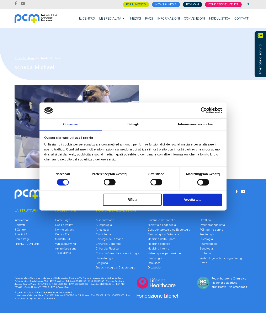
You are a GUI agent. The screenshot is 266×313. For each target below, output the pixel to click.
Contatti (241, 18)
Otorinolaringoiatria (212, 225)
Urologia (205, 253)
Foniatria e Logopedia (162, 225)
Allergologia (104, 225)
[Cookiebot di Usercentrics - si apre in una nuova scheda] (204, 110)
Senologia (206, 249)
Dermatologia (104, 258)
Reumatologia (209, 244)
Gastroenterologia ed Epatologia (169, 230)
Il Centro (87, 18)
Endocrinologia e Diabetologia (115, 268)
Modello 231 (63, 239)
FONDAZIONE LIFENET (223, 4)
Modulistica (219, 18)
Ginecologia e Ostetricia (163, 234)
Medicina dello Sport (161, 239)
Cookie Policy (64, 225)
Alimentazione (105, 220)
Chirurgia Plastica (107, 249)
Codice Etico (63, 234)
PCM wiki (192, 4)
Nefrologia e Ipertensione (164, 253)
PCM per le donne (211, 230)
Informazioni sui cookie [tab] (195, 124)
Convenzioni (194, 18)
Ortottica (205, 220)
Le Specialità (110, 18)
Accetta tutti (192, 199)
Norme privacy (64, 230)
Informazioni (168, 18)
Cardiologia (103, 234)
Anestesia (102, 230)
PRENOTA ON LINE (27, 244)
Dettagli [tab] (133, 124)
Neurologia (155, 258)
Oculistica (154, 263)
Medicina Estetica (159, 244)
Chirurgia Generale (108, 244)
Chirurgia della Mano (109, 239)
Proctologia (207, 234)
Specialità (21, 234)
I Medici (134, 18)
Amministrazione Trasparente (65, 251)
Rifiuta (132, 199)
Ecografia (102, 263)
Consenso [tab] (70, 124)
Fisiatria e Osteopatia (161, 220)
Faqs (149, 18)
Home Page (22, 239)
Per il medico (136, 4)
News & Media (166, 4)
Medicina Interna (158, 249)
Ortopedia (154, 268)
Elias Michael (25, 58)
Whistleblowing (65, 244)
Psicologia (206, 239)
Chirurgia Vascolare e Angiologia (117, 253)
